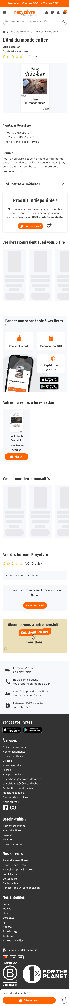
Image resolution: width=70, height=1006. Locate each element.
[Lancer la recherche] (63, 21)
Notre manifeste (13, 756)
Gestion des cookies (15, 797)
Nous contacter (12, 844)
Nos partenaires (13, 774)
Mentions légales (13, 792)
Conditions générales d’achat (21, 783)
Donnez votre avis (35, 605)
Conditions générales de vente (22, 779)
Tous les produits (19, 31)
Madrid (7, 908)
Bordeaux (9, 917)
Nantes (7, 926)
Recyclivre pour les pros (18, 869)
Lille (5, 913)
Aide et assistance (14, 825)
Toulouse (8, 935)
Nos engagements (14, 751)
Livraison (8, 835)
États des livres (12, 830)
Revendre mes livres (15, 860)
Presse (7, 769)
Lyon (6, 922)
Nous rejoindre (12, 765)
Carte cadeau (11, 883)
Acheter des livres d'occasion (21, 887)
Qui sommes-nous (14, 747)
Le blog (7, 760)
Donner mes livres (14, 864)
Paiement (8, 839)
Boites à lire (10, 878)
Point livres (10, 874)
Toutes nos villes (13, 940)
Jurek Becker (11, 46)
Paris (6, 904)
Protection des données (18, 788)
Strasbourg (10, 931)
